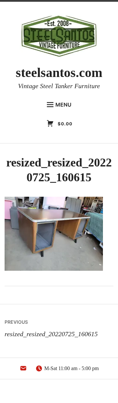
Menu (63, 104)
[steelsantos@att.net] (23, 370)
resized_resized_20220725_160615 (51, 328)
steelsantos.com (59, 72)
